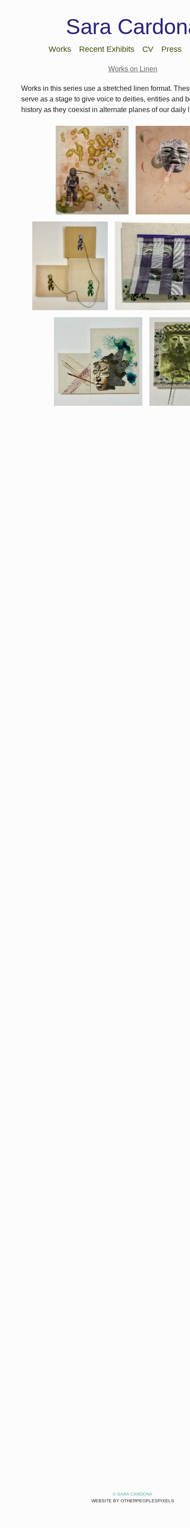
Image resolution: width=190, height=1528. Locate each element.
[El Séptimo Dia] (92, 170)
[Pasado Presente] (69, 266)
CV (147, 49)
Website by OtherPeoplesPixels (132, 1500)
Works (61, 49)
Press (169, 49)
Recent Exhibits (107, 49)
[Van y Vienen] (98, 361)
